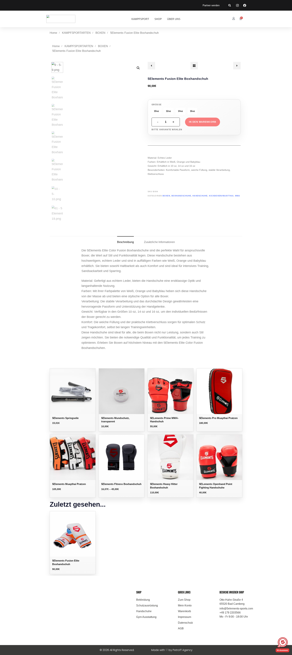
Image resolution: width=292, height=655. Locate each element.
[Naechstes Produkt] (237, 65)
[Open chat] (282, 642)
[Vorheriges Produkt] (151, 65)
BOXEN (100, 32)
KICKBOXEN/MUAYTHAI (221, 196)
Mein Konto (185, 605)
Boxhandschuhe (181, 196)
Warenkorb (184, 611)
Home (53, 32)
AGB (181, 628)
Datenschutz (185, 622)
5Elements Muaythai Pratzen (69, 484)
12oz (168, 111)
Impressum (184, 617)
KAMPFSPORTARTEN (76, 32)
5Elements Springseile (65, 418)
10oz (156, 111)
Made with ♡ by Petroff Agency (171, 650)
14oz (180, 111)
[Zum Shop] (194, 65)
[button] (229, 5)
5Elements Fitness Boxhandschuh (121, 484)
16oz (192, 111)
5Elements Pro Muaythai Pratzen (218, 418)
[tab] (125, 242)
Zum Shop (184, 599)
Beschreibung (125, 242)
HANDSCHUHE (200, 196)
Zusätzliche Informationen (159, 242)
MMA (237, 196)
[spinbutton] (165, 122)
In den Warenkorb (202, 121)
